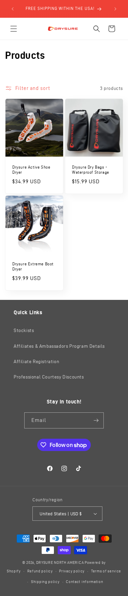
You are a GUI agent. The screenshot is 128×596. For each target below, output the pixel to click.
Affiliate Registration (36, 361)
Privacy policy (72, 571)
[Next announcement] (115, 8)
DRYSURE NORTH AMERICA (60, 562)
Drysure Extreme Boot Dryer (33, 266)
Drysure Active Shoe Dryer (31, 170)
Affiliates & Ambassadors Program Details (59, 346)
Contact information (84, 582)
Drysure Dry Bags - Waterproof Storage (90, 170)
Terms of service (106, 571)
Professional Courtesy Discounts (49, 377)
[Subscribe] (95, 420)
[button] (13, 28)
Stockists (24, 330)
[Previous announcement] (12, 8)
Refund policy (40, 571)
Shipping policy (45, 582)
